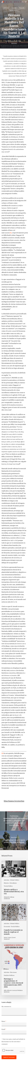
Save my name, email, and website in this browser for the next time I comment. (13, 1041)
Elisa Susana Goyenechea (14, 41)
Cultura (14, 8)
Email (4, 1029)
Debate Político (14, 880)
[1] (11, 233)
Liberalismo (13, 883)
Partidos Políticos (9, 975)
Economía (7, 926)
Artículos (6, 8)
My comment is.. (6, 1006)
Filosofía (21, 8)
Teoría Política (14, 10)
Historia (6, 883)
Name (4, 1021)
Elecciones (13, 972)
